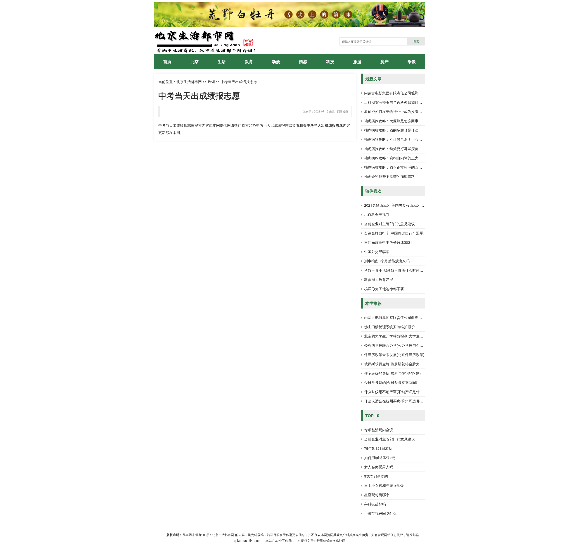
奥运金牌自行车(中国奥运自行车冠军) (394, 233)
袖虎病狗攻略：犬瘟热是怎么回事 (391, 120)
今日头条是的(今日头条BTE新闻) (390, 382)
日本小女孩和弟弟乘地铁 (384, 485)
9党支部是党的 (376, 476)
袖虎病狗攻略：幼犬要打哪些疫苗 (391, 148)
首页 (167, 62)
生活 (222, 62)
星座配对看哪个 (376, 494)
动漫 (276, 62)
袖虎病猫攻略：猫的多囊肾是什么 (391, 130)
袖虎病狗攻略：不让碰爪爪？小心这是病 (396, 139)
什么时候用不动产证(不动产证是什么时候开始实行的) (407, 391)
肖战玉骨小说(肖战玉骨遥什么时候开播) (396, 270)
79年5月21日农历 (378, 448)
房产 (384, 62)
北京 (194, 62)
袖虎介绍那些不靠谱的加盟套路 (389, 176)
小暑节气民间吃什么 (380, 513)
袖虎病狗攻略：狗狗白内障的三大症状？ (396, 157)
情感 (303, 62)
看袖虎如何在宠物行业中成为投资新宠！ (396, 111)
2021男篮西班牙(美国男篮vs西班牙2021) (397, 205)
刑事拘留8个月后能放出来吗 (387, 260)
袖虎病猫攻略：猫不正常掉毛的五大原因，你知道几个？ (409, 167)
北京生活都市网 (189, 81)
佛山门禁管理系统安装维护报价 (389, 326)
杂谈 (412, 62)
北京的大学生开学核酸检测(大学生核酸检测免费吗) (405, 336)
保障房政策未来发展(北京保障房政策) (394, 354)
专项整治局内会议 (378, 429)
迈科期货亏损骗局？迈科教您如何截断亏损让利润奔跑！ (409, 102)
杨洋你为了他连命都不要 (384, 288)
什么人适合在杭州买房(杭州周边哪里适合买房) (401, 401)
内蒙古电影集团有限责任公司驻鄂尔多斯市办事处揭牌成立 (411, 93)
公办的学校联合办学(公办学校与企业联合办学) (401, 345)
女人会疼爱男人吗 (378, 466)
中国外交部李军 (376, 251)
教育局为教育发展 (378, 279)
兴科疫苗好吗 (375, 504)
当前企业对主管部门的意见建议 (389, 223)
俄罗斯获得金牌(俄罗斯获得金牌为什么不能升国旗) (405, 363)
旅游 (357, 62)
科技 (330, 62)
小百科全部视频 (376, 214)
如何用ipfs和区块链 (379, 457)
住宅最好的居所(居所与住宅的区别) (392, 373)
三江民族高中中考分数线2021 (388, 242)
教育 (249, 62)
